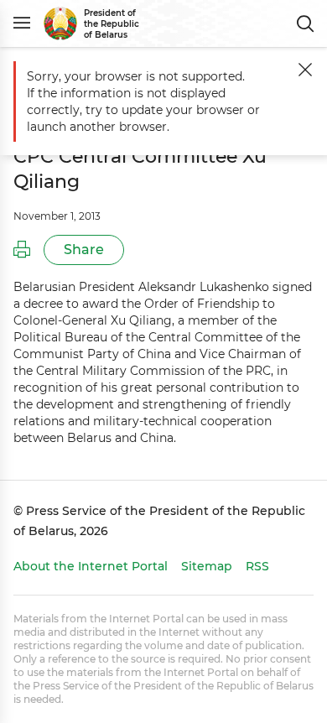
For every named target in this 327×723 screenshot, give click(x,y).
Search (305, 23)
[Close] (305, 69)
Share (84, 249)
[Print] (21, 250)
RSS (257, 566)
